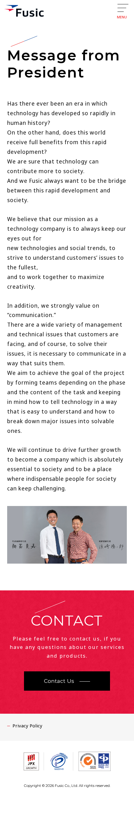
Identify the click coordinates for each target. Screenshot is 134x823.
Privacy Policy (27, 725)
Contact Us (59, 681)
